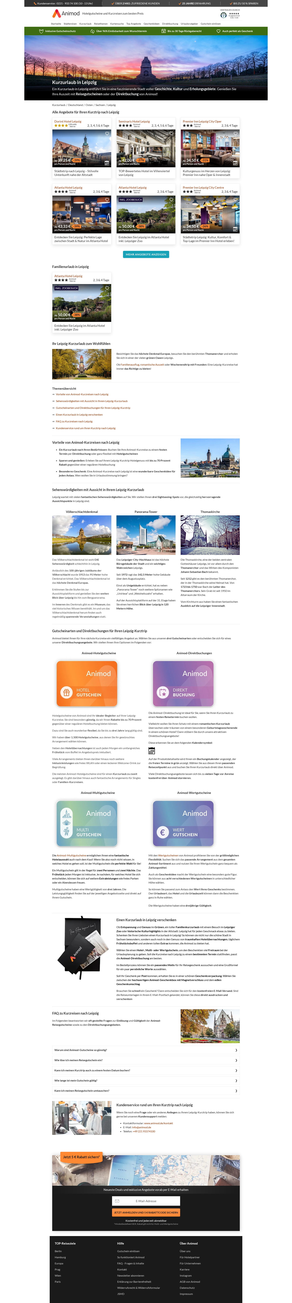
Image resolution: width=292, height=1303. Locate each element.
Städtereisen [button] (70, 23)
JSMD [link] (120, 1293)
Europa (59, 1263)
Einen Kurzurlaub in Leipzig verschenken (79, 414)
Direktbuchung (170, 23)
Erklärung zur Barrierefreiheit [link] (134, 1281)
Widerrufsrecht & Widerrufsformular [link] (138, 1287)
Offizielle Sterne (72, 125)
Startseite (56, 23)
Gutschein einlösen (211, 23)
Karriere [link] (184, 1269)
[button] (107, 134)
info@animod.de (141, 1127)
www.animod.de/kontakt (158, 1123)
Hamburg (60, 1257)
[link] (57, 31)
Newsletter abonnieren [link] (130, 1275)
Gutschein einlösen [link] (128, 1251)
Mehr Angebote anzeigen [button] (146, 254)
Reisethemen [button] (101, 23)
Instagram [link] (186, 1275)
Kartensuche (117, 23)
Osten (89, 104)
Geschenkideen (152, 23)
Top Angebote (133, 23)
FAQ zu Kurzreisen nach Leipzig (74, 421)
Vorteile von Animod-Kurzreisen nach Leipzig (82, 394)
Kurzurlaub (58, 104)
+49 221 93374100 (144, 1131)
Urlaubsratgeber (189, 23)
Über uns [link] (185, 1251)
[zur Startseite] (66, 13)
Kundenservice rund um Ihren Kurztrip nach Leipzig (85, 428)
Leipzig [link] (111, 104)
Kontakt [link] (122, 1269)
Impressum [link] (186, 1293)
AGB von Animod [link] (190, 1281)
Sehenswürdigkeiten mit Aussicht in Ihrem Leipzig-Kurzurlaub (92, 401)
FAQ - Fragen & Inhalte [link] (130, 1263)
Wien (58, 1275)
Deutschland (75, 104)
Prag (57, 1269)
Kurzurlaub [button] (85, 23)
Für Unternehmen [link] (190, 1263)
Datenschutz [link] (187, 1287)
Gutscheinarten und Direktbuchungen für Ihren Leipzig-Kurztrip (93, 407)
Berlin (58, 1251)
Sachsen (100, 104)
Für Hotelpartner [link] (190, 1257)
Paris (58, 1281)
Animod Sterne (136, 125)
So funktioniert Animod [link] (130, 1257)
